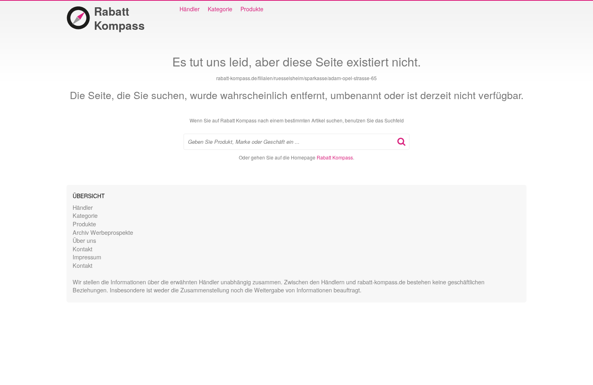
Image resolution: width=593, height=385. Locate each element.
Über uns (84, 240)
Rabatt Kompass (119, 18)
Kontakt (82, 248)
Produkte (251, 9)
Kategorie (220, 9)
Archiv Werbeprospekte (103, 232)
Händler (190, 9)
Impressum (87, 257)
